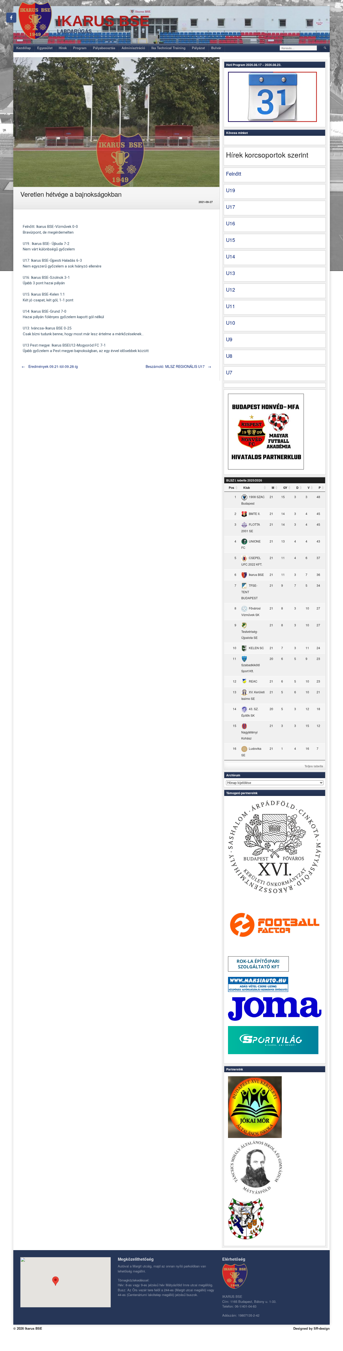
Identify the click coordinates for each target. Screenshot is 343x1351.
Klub (246, 487)
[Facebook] (11, 18)
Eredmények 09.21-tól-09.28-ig (50, 366)
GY (285, 487)
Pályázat (198, 47)
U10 (230, 322)
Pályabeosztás (104, 47)
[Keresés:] (298, 48)
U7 (229, 372)
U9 (229, 339)
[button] (55, 1281)
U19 (230, 190)
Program (80, 47)
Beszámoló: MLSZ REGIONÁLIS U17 (178, 366)
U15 (230, 239)
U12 (230, 289)
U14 (230, 256)
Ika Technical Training (168, 47)
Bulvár (216, 47)
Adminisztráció (133, 47)
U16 (230, 223)
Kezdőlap (23, 47)
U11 (230, 306)
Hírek (63, 47)
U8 (229, 355)
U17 (230, 206)
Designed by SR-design (311, 1328)
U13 (230, 273)
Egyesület (44, 47)
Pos (231, 487)
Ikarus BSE (103, 21)
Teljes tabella (314, 766)
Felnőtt (233, 173)
